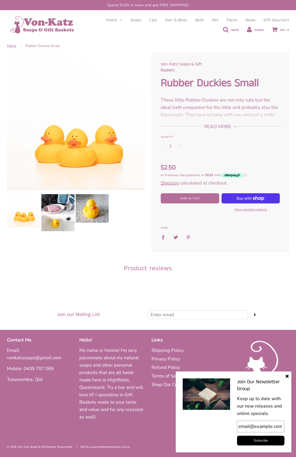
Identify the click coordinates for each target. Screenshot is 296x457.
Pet (215, 20)
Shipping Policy (167, 350)
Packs (232, 20)
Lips (153, 20)
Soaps (136, 20)
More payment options (250, 209)
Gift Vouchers (276, 20)
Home (112, 20)
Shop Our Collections (173, 384)
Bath (199, 20)
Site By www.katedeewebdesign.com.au (105, 447)
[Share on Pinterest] (188, 237)
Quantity (167, 137)
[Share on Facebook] (165, 237)
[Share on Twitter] (176, 237)
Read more (218, 126)
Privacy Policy (165, 359)
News (251, 20)
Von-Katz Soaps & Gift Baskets (181, 67)
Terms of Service (168, 376)
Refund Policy (165, 367)
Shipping (170, 183)
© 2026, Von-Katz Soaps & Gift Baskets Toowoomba (39, 447)
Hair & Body (176, 20)
